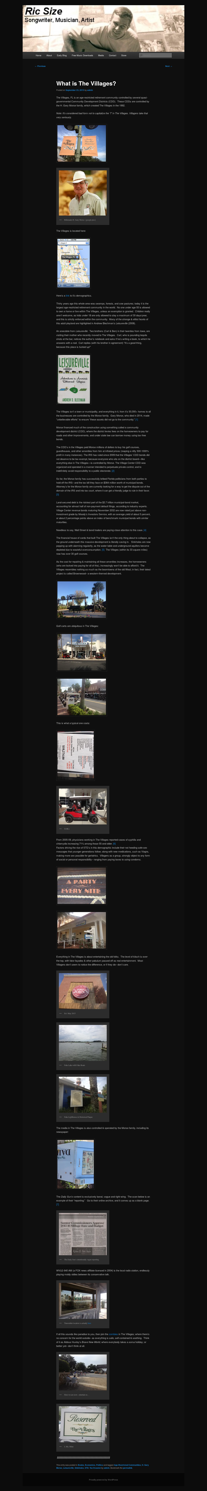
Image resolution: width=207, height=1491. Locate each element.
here (89, 1323)
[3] (57, 494)
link (67, 295)
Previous (40, 66)
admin (90, 90)
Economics (90, 1464)
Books (81, 1464)
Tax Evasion (95, 1467)
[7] (58, 1204)
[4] (145, 530)
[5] (104, 549)
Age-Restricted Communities (127, 1464)
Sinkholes (79, 1467)
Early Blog (62, 55)
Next (168, 66)
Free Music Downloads (82, 55)
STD (87, 1467)
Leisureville (68, 1467)
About (49, 55)
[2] (113, 470)
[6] (114, 843)
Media (101, 55)
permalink (127, 1467)
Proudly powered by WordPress (103, 1479)
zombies (113, 1334)
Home (38, 55)
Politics (99, 1464)
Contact (112, 55)
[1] (136, 419)
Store (123, 55)
